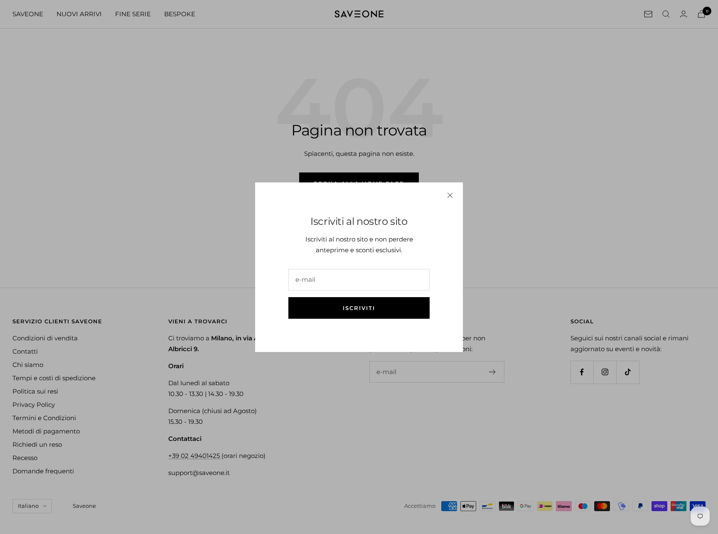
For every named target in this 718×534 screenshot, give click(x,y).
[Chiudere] (450, 195)
